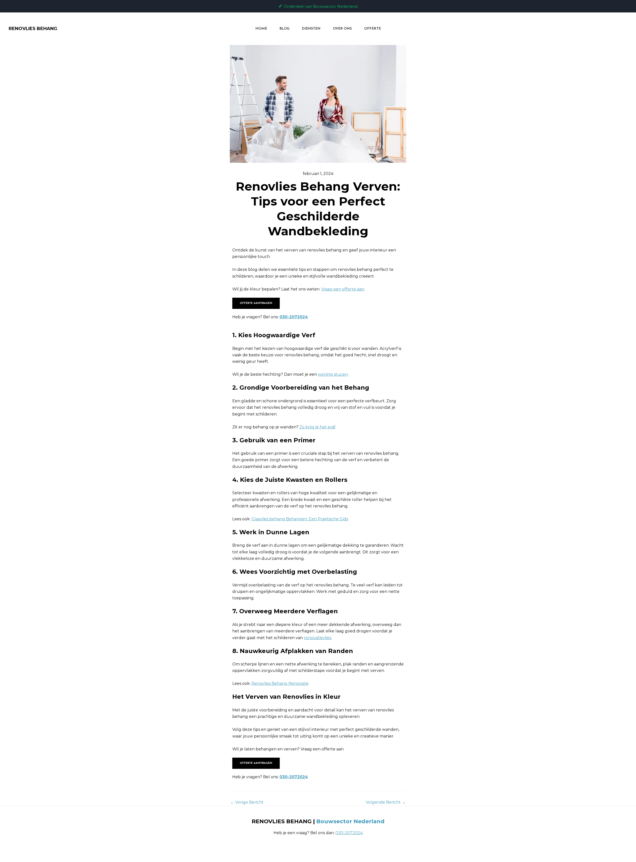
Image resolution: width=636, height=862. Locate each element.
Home (261, 29)
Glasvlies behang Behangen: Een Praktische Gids (299, 519)
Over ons (342, 29)
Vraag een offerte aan (342, 289)
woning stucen (333, 374)
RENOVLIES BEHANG (33, 28)
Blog (284, 29)
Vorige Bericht (247, 802)
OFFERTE (372, 29)
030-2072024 (293, 317)
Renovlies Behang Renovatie (280, 683)
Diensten (311, 29)
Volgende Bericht (386, 802)
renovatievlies (317, 637)
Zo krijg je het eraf (317, 427)
